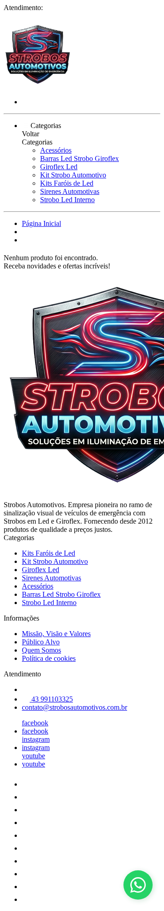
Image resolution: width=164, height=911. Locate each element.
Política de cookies (49, 658)
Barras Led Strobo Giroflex (79, 158)
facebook (35, 723)
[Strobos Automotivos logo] (38, 86)
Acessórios (56, 150)
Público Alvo (41, 642)
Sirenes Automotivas (69, 191)
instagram (36, 739)
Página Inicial (41, 223)
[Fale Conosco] (138, 885)
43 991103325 (51, 699)
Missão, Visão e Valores (56, 634)
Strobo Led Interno (67, 200)
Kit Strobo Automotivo (73, 175)
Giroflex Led (58, 167)
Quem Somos (41, 650)
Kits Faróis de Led (66, 183)
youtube (33, 756)
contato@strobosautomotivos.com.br (74, 707)
